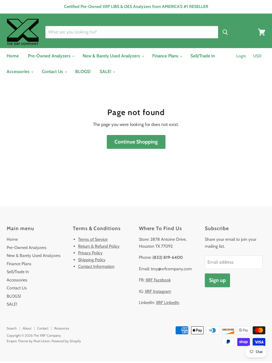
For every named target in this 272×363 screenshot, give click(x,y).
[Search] (225, 32)
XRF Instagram (158, 291)
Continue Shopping (136, 142)
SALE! (106, 71)
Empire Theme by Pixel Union (28, 341)
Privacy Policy (90, 252)
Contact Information (96, 266)
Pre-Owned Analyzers (49, 55)
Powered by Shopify (66, 341)
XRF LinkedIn (167, 302)
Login (241, 55)
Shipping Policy (91, 259)
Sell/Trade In (202, 55)
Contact (42, 328)
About (27, 328)
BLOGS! (83, 71)
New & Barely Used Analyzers (112, 55)
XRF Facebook (158, 279)
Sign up (217, 280)
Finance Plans (165, 55)
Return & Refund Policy (99, 246)
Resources (61, 328)
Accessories (19, 71)
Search (12, 328)
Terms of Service (93, 239)
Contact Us (53, 71)
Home (13, 55)
